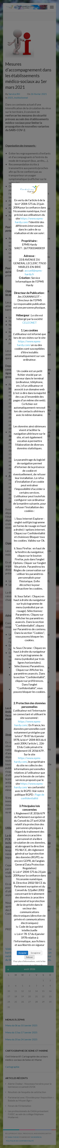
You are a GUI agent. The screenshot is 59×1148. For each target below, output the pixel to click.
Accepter (22, 953)
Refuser (29, 957)
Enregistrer (36, 953)
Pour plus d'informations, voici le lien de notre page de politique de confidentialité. (29, 961)
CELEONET (29, 322)
